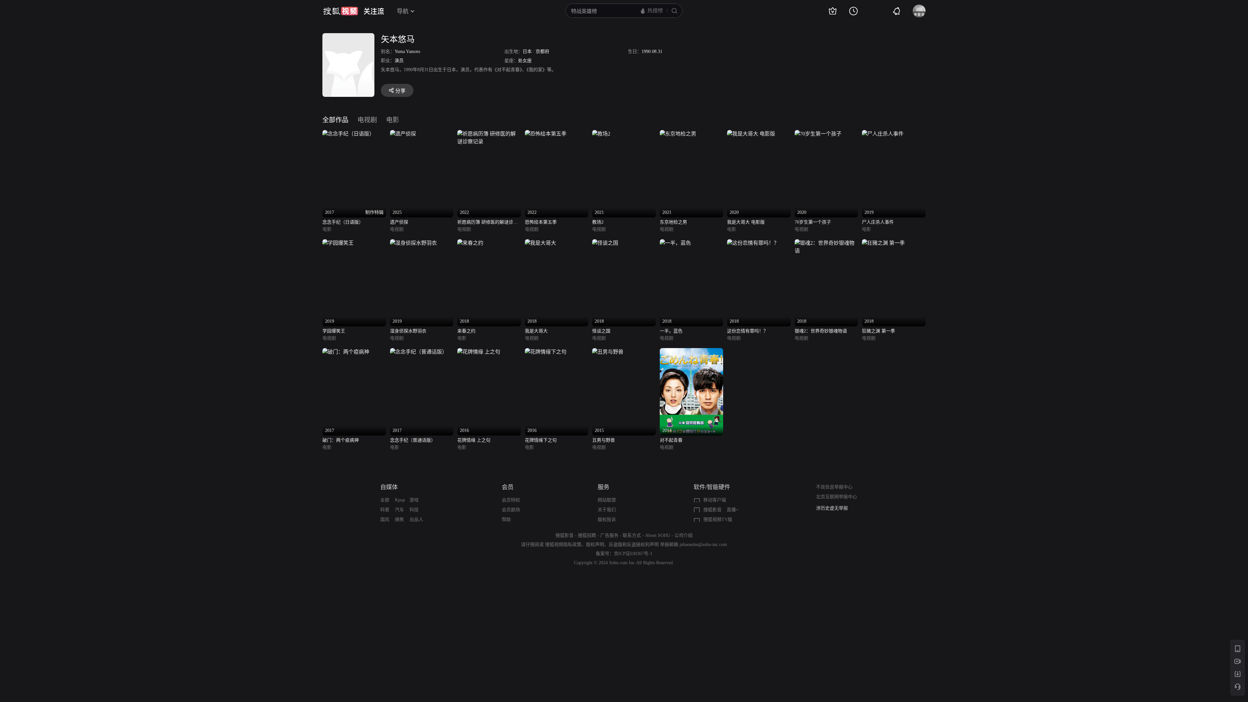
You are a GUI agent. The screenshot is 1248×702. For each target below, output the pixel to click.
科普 (384, 509)
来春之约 (466, 331)
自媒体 (389, 487)
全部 (384, 500)
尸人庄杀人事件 (878, 222)
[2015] (607, 352)
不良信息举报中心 (834, 487)
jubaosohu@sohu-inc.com (703, 544)
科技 (414, 509)
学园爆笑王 (333, 331)
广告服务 (609, 535)
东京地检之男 (673, 222)
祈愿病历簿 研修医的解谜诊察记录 (487, 223)
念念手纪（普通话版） (413, 440)
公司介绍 (683, 535)
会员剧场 (511, 509)
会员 (508, 487)
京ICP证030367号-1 (633, 553)
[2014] (691, 352)
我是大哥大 (536, 331)
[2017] (345, 352)
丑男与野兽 (603, 440)
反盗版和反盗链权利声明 (634, 544)
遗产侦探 (399, 222)
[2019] (883, 133)
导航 (403, 11)
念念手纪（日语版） (342, 222)
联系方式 (632, 535)
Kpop (400, 500)
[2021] (601, 133)
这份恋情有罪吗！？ (747, 331)
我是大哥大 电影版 (746, 222)
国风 (384, 519)
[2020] (751, 133)
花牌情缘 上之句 (473, 440)
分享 (400, 91)
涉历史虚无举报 (832, 508)
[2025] (403, 133)
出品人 (416, 519)
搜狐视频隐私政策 (563, 544)
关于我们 (607, 509)
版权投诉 (607, 519)
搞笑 (399, 519)
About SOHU (657, 535)
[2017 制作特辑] (348, 133)
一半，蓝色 (671, 331)
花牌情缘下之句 (541, 440)
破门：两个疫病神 (340, 440)
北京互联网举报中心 (836, 496)
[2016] (478, 352)
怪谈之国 (601, 331)
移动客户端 (714, 500)
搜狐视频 (340, 11)
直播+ (732, 509)
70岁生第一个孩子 (813, 222)
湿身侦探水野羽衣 (408, 331)
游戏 (414, 500)
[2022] (489, 133)
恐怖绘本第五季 (541, 222)
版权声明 (595, 544)
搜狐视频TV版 (717, 519)
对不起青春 (671, 440)
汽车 (399, 509)
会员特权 (511, 500)
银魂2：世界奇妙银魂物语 (821, 331)
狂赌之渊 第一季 (878, 331)
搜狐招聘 (587, 535)
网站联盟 (607, 500)
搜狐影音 (712, 509)
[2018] (470, 243)
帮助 (506, 519)
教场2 (598, 222)
